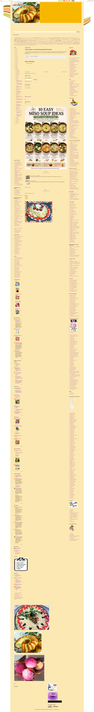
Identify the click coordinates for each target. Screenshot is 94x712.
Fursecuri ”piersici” (72, 269)
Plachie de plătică (72, 88)
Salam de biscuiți (72, 240)
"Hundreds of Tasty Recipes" (18, 109)
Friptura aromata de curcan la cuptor (74, 112)
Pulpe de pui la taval (72, 131)
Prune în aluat (72, 467)
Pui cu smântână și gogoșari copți (74, 125)
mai (16, 79)
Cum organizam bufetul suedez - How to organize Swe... (19, 115)
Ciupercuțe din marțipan (73, 513)
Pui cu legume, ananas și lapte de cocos (74, 123)
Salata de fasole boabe (18, 170)
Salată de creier (72, 473)
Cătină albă (71, 511)
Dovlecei (15, 41)
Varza (19, 44)
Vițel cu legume (72, 498)
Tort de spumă (72, 491)
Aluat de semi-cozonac (73, 295)
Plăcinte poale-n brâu (72, 313)
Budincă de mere (72, 248)
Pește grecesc (71, 458)
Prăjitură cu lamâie (72, 236)
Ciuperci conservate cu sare (73, 334)
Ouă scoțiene (71, 538)
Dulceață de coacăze (72, 344)
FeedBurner (30, 81)
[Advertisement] (34, 27)
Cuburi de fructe (72, 441)
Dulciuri (19, 41)
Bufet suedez (71, 509)
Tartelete (71, 487)
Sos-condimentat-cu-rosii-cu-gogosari (75, 374)
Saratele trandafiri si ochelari (18, 221)
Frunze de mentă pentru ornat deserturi (74, 517)
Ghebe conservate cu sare (73, 350)
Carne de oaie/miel (70, 39)
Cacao (57, 39)
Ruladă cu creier (72, 471)
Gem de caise (71, 345)
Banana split (71, 533)
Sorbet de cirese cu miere (18, 382)
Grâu (72, 41)
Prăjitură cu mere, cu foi (73, 237)
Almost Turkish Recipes (18, 425)
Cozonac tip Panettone (33, 180)
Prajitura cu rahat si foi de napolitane (74, 227)
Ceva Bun (16, 579)
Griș (74, 41)
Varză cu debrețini (72, 494)
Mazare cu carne (72, 153)
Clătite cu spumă (72, 429)
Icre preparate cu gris (72, 80)
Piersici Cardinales (72, 459)
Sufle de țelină (72, 482)
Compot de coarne (72, 339)
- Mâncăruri (54, 38)
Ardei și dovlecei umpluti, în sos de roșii (74, 170)
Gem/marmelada (65, 41)
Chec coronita (72, 208)
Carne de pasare (76, 39)
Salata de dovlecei (72, 370)
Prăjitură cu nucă (72, 466)
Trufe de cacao (72, 493)
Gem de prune (72, 348)
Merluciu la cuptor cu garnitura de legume (74, 84)
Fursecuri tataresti (72, 272)
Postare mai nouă (27, 71)
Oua (74, 43)
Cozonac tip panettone (73, 300)
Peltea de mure (72, 364)
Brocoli (55, 39)
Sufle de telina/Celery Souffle (18, 89)
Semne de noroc (17, 344)
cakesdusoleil (17, 457)
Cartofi (33, 40)
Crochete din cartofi (17, 191)
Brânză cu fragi (72, 415)
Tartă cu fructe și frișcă (73, 282)
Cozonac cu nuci (72, 299)
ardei (42, 39)
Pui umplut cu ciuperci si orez (74, 127)
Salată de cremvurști (17, 180)
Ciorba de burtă (72, 65)
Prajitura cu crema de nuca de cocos (74, 226)
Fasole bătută (16, 242)
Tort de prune (71, 490)
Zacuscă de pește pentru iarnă (74, 387)
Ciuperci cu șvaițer (72, 428)
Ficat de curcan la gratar (73, 109)
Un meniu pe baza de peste (73, 95)
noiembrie (17, 71)
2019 (16, 55)
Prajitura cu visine (72, 228)
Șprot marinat (72, 93)
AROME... (17, 5)
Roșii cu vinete (72, 470)
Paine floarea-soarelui (73, 302)
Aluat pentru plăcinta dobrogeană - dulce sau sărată (74, 194)
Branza (51, 39)
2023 (16, 51)
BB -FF (16, 281)
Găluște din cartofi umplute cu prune (74, 255)
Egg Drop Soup (17, 585)
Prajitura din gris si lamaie (73, 229)
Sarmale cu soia (17, 252)
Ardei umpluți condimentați (73, 171)
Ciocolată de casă (72, 216)
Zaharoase (30, 44)
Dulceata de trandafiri (73, 342)
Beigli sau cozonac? (72, 296)
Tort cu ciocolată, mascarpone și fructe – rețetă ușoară (18, 364)
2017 (16, 58)
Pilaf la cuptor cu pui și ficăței (74, 120)
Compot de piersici (72, 340)
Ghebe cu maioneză (17, 272)
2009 (16, 68)
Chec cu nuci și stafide (73, 212)
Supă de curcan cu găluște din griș (74, 73)
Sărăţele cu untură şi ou (18, 225)
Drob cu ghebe (17, 212)
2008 (16, 123)
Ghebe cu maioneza (17, 215)
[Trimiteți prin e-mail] (32, 56)
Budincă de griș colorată (73, 420)
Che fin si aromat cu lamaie (73, 207)
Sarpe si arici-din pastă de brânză (18, 223)
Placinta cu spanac (72, 311)
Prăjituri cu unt (72, 239)
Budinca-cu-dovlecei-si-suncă (19, 236)
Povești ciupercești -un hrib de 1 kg (74, 539)
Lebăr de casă (72, 151)
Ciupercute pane (17, 268)
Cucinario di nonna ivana (18, 536)
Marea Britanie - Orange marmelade (74, 535)
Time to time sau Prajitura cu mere (17, 368)
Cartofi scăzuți (17, 239)
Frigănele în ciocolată (73, 442)
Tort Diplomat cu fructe (73, 291)
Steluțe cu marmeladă (73, 481)
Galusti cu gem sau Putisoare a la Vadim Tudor (19, 87)
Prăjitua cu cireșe (72, 461)
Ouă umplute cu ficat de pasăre (18, 219)
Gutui (77, 41)
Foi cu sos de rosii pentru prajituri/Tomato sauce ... (19, 84)
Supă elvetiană (72, 76)
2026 (16, 49)
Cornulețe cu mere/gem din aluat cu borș (74, 266)
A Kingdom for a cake (18, 478)
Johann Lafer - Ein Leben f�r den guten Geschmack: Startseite (18, 391)
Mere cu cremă (72, 448)
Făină (37, 41)
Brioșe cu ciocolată (72, 205)
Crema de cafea (72, 434)
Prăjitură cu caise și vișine (73, 235)
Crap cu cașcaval (72, 431)
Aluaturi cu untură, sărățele (73, 198)
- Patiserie (61, 37)
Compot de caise (72, 338)
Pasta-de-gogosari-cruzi (73, 360)
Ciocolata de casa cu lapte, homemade (75, 262)
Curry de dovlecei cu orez (18, 241)
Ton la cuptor (71, 94)
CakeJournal (17, 455)
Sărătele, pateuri (17, 224)
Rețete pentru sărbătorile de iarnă (18, 598)
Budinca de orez (72, 416)
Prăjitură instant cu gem (73, 238)
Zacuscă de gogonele (72, 386)
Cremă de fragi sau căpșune (73, 438)
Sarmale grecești (72, 478)
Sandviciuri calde (72, 477)
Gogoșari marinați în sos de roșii (74, 352)
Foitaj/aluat (42, 41)
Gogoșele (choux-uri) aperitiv (19, 216)
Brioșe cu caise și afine (73, 204)
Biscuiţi (48, 39)
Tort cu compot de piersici (73, 285)
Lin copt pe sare (72, 81)
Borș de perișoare (72, 62)
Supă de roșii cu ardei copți (73, 74)
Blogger (58, 709)
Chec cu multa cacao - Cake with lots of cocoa (18, 112)
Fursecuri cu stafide (72, 270)
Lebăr (71, 182)
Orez (68, 42)
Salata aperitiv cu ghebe (73, 369)
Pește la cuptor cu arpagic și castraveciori (73, 87)
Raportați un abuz (28, 96)
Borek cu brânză (17, 203)
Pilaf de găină (72, 118)
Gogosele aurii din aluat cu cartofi (74, 256)
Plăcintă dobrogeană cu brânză (74, 312)
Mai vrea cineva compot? (19, 110)
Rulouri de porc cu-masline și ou (74, 158)
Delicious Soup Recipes (18, 584)
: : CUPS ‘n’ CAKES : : (18, 450)
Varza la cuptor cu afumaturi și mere (74, 163)
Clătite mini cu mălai (72, 252)
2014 (16, 62)
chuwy (53, 709)
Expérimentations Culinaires (17, 407)
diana (27, 198)
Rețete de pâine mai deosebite (18, 597)
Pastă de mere (72, 362)
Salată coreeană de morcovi (18, 177)
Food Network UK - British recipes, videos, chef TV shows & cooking (18, 588)
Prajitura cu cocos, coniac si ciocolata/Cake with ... (19, 99)
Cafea (60, 39)
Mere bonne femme (72, 447)
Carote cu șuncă (72, 425)
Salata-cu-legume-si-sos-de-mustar (74, 371)
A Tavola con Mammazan (18, 522)
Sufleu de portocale (72, 484)
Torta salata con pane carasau (18, 374)
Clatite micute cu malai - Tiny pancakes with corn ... (19, 102)
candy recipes (17, 107)
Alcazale (71, 260)
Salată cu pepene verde (18, 231)
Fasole (30, 41)
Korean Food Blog (17, 548)
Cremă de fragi (72, 437)
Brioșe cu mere (72, 206)
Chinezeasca (71, 215)
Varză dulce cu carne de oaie (73, 165)
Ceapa (45, 40)
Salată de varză (17, 181)
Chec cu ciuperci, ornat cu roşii (18, 206)
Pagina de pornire (15, 34)
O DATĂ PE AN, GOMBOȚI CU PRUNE (18, 370)
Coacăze (65, 40)
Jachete (21, 310)
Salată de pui (71, 134)
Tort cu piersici (72, 288)
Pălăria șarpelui (17, 277)
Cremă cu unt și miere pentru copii (18, 228)
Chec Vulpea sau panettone (73, 214)
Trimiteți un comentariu (29, 63)
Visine (27, 44)
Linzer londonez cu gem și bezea (74, 219)
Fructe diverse (57, 41)
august (17, 75)
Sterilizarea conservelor (73, 376)
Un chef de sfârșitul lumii (73, 540)
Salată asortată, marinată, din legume (74, 372)
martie (17, 119)
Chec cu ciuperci (17, 204)
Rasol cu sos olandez (72, 469)
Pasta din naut (17, 249)
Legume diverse (25, 42)
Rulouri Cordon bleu (72, 133)
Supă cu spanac (72, 72)
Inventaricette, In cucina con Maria (18, 507)
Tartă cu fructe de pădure (73, 281)
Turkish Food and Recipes (17, 439)
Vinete (24, 44)
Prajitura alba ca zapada (73, 224)
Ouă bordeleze (72, 450)
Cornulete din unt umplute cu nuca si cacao (74, 264)
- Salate (70, 37)
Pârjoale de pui (72, 184)
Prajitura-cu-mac (72, 230)
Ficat (39, 41)
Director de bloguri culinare (18, 594)
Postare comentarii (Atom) (32, 73)
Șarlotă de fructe (17, 232)
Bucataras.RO (17, 574)
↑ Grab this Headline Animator (45, 172)
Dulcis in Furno (17, 529)
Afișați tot (21, 315)
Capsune (66, 39)
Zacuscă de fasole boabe (73, 384)
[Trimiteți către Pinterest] (36, 56)
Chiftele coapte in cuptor (73, 173)
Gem (61, 41)
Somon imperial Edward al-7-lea (74, 91)
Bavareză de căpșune (72, 413)
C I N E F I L (17, 287)
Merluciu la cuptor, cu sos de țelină (74, 85)
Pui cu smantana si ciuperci (73, 124)
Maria (27, 197)
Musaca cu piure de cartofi (73, 183)
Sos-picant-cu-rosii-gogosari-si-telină (75, 375)
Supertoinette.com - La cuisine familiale (18, 412)
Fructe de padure (52, 41)
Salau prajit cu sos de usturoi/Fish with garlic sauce (19, 81)
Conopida (72, 40)
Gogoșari (70, 41)
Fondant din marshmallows (73, 280)
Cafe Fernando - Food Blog (18, 436)
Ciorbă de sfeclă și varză (73, 70)
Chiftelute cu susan (72, 177)
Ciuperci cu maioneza (17, 161)
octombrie (17, 72)
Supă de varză (72, 75)
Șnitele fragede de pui (73, 136)
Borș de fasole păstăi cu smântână (74, 60)
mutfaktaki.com (17, 433)
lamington (71, 218)
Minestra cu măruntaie (73, 449)
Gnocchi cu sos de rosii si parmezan (18, 245)
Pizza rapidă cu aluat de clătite (19, 195)
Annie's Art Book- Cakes (18, 452)
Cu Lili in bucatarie (18, 376)
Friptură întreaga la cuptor (73, 148)
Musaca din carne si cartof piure (74, 155)
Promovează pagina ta (28, 87)
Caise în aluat (71, 424)
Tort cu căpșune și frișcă (73, 284)
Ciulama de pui (72, 108)
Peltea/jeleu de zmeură (73, 366)
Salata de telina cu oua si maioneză (18, 173)
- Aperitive (16, 38)
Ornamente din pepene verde (73, 519)
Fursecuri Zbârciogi (72, 273)
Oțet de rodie (71, 359)
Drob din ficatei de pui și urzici (74, 181)
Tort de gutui (71, 489)
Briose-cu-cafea (72, 203)
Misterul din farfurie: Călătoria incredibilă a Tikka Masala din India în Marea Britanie (18, 581)
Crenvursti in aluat (17, 208)
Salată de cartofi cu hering (18, 179)
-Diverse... (21, 39)
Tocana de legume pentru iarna (74, 380)
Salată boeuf (16, 220)
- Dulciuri (35, 38)
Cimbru (47, 40)
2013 (16, 63)
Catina (40, 40)
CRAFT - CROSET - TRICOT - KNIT (18, 302)
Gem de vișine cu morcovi (73, 349)
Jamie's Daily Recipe (18, 388)
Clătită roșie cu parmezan (18, 189)
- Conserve (29, 37)
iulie (16, 76)
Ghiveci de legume (72, 351)
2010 (16, 67)
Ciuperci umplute (17, 267)
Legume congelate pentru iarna (74, 353)
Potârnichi (71, 460)
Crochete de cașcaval (17, 209)
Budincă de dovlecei (17, 238)
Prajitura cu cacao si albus (73, 225)
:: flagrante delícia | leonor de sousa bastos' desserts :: (18, 476)
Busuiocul (71, 510)
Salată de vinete (17, 182)
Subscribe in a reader (27, 187)
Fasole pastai (34, 41)
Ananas (40, 39)
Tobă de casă (71, 159)
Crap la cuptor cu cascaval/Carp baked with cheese (19, 92)
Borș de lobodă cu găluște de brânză (74, 61)
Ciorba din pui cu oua (73, 67)
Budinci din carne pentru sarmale (74, 172)
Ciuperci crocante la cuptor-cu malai (19, 266)
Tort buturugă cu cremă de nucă (74, 283)
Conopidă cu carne (72, 143)
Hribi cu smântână (17, 273)
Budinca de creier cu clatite (18, 94)
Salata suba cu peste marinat (18, 174)
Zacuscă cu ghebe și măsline (73, 383)
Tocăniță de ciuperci (72, 488)
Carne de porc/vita (20, 40)
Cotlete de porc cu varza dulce (74, 144)
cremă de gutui (72, 439)
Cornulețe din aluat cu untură (73, 267)
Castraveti (37, 40)
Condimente (68, 40)
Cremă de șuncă (72, 440)
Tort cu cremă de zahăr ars (73, 287)
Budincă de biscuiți (72, 417)
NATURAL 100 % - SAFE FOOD (18, 351)
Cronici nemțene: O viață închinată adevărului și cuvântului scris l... (18, 322)
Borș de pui (71, 63)
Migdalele (16, 352)
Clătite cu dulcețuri (72, 251)
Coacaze (62, 40)
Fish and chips (72, 534)
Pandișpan (71, 452)
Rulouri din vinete (17, 250)
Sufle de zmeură (72, 483)
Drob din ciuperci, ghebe (18, 271)
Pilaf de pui (71, 119)
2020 (16, 54)
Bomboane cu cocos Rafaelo (73, 261)
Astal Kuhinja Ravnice (18, 488)
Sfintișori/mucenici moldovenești (74, 316)
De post (78, 40)
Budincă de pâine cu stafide (73, 249)
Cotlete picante (72, 430)
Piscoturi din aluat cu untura (73, 276)
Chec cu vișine (72, 213)
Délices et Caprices (17, 399)
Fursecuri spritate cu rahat (73, 271)
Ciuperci (57, 40)
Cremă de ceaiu (72, 436)
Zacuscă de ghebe (72, 385)
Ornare (71, 520)
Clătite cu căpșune (72, 250)
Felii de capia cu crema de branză (18, 213)
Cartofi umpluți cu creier (73, 426)
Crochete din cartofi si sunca (18, 240)
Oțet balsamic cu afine (73, 356)
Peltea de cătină (72, 363)
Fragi (46, 41)
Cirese (53, 40)
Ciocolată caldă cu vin (73, 427)
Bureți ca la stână (17, 259)
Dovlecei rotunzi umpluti (73, 178)
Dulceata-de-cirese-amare (73, 343)
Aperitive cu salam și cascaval (17, 200)
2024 (16, 50)
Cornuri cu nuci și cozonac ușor (74, 298)
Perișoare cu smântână (73, 185)
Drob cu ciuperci (17, 269)
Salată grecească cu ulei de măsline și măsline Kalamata (18, 378)
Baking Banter (17, 495)
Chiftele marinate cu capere (73, 176)
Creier (75, 40)
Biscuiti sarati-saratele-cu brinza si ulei (18, 202)
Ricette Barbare (17, 515)
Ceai (42, 40)
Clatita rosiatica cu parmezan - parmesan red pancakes (19, 105)
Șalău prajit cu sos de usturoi (73, 92)
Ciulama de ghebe (17, 263)
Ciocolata (50, 40)
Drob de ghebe (17, 270)
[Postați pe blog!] (33, 56)
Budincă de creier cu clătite (73, 419)
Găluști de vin (72, 445)
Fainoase (28, 41)
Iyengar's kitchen (17, 550)
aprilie (17, 117)
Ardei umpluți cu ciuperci (18, 257)
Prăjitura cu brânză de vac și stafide (74, 233)
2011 (16, 66)
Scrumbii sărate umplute (73, 479)
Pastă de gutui (72, 361)
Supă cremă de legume (73, 71)
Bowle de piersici (72, 414)
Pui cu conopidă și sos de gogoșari (74, 121)
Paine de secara (72, 301)
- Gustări (49, 37)
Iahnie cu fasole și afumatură (73, 150)
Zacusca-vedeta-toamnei (73, 382)
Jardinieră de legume (72, 446)
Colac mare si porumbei (73, 297)
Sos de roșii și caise (72, 373)
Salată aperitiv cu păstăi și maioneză (18, 176)
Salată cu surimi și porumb (18, 178)
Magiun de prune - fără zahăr (74, 354)
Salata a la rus (16, 166)
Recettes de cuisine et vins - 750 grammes (18, 410)
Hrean (79, 41)
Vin (21, 44)
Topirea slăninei (72, 161)
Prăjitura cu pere (72, 462)
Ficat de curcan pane (72, 110)
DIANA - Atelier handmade (17, 309)
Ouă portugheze (72, 451)
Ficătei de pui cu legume (73, 111)
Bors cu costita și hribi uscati (18, 258)
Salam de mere (72, 472)
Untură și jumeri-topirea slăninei (74, 162)
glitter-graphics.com (71, 332)
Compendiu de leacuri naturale (18, 294)
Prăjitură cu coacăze (72, 463)
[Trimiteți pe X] (34, 56)
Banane (45, 39)
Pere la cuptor (72, 457)
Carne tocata (28, 40)
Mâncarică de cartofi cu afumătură (74, 154)
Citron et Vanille (17, 396)
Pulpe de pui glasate (72, 130)
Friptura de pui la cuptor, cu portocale (75, 113)
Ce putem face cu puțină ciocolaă (74, 512)
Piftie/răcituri (71, 116)
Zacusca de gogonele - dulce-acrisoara (35, 175)
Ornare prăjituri (72, 521)
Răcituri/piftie (72, 132)
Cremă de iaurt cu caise (18, 230)
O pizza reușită (17, 217)
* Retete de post (33, 39)
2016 (16, 59)
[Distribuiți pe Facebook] (35, 56)
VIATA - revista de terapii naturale (18, 320)
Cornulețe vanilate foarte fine (73, 268)
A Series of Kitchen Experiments (18, 486)
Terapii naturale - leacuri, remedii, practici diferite (18, 343)
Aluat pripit (71, 197)
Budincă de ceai (72, 418)
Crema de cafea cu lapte (73, 435)
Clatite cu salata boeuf (18, 207)
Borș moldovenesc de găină (73, 64)
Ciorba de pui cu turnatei (73, 66)
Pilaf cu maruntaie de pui (73, 117)
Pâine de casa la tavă (72, 310)
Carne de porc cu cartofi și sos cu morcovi (74, 142)
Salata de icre (16, 171)
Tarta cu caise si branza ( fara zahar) (18, 576)
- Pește (66, 37)
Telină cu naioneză (17, 253)
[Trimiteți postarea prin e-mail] (31, 56)
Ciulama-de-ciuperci (17, 264)
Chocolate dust (17, 464)
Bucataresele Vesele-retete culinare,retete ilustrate (18, 381)
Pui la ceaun (71, 126)
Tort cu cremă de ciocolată (73, 286)
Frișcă (48, 41)
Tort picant (71, 492)
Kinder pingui (72, 217)
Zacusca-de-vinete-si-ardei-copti (74, 381)
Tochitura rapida (72, 160)
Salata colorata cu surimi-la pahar (18, 169)
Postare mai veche (64, 71)
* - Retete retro (28, 39)
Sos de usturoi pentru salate (18, 183)
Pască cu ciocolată (72, 308)
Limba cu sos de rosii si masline (74, 152)
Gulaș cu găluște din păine (73, 149)
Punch (71, 468)
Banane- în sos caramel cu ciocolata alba (74, 247)
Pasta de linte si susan (18, 248)
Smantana (58, 43)
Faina (24, 41)
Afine (37, 39)
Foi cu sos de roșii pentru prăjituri (74, 199)
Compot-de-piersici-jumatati (73, 341)
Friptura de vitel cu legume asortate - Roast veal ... (19, 96)
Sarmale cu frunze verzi (73, 186)
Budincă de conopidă (17, 237)
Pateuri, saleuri (72, 456)
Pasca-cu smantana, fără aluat (74, 306)
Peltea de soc (71, 365)
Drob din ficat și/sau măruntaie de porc (74, 180)
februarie (17, 120)
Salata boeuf (16, 167)
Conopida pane (17, 190)
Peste (31, 43)
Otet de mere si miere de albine (74, 355)
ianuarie (17, 121)
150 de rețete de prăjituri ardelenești (18, 593)
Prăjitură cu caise (72, 234)
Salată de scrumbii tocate (73, 474)
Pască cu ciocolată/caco (73, 309)
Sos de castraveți (72, 480)
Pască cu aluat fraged (72, 307)
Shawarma (71, 135)
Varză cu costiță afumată (73, 164)
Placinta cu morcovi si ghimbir (74, 222)
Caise (63, 39)
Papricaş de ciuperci (17, 276)
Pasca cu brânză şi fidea (73, 305)
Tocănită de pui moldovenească (74, 137)
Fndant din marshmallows (73, 516)
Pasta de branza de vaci (18, 162)
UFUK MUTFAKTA (18, 418)
